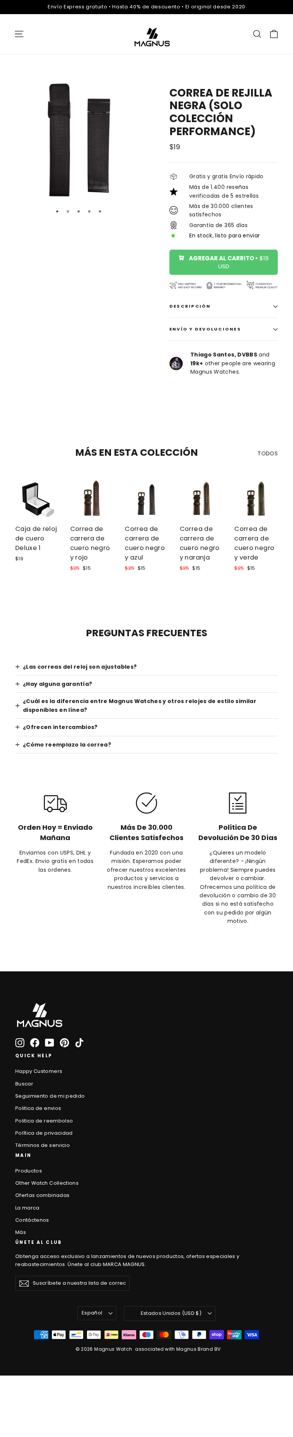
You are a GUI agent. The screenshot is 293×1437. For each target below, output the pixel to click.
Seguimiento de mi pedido (50, 1096)
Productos (28, 1170)
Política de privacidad (44, 1133)
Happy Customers (38, 1071)
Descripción (190, 306)
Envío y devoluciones (205, 329)
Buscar (24, 1083)
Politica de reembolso (44, 1120)
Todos (268, 453)
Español (92, 1312)
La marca (27, 1207)
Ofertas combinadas (42, 1195)
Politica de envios (38, 1108)
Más (20, 1232)
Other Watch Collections (47, 1183)
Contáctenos (32, 1220)
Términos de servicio (42, 1145)
